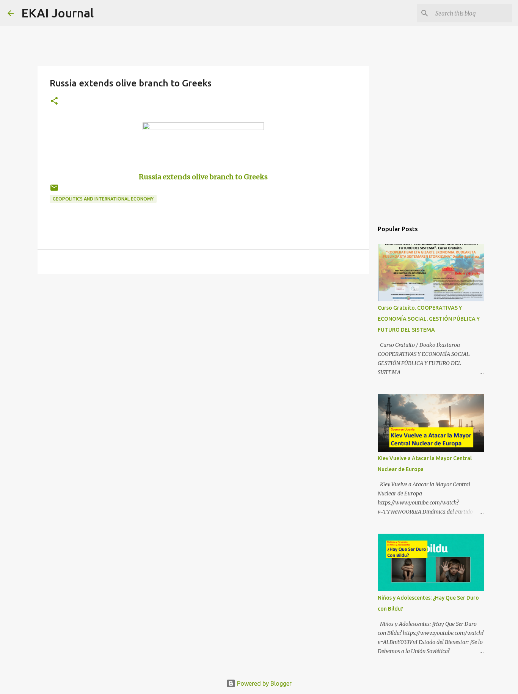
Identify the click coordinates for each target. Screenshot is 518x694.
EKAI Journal (57, 13)
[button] (54, 101)
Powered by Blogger (263, 683)
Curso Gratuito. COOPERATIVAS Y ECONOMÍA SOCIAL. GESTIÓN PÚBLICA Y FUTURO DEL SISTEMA (429, 319)
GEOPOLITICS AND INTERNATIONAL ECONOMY (103, 198)
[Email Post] (54, 190)
